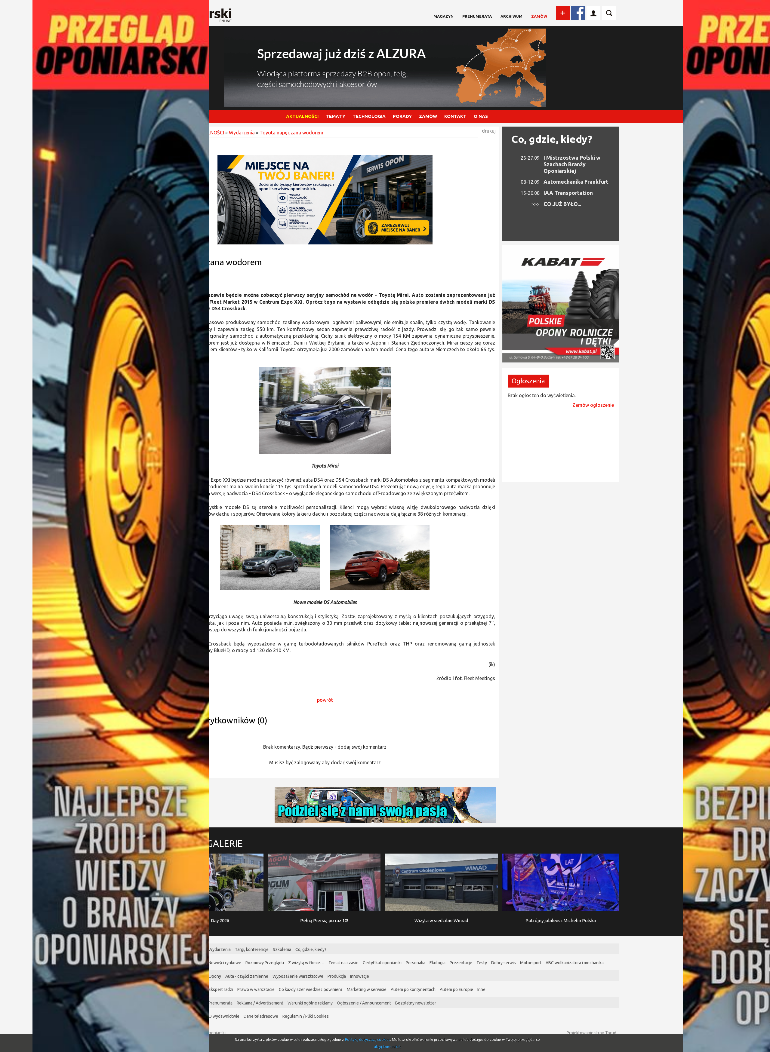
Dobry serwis (503, 962)
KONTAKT (455, 116)
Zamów (539, 16)
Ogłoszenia (528, 381)
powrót (325, 700)
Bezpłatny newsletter (415, 1003)
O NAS (481, 116)
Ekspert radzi (220, 989)
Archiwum (511, 16)
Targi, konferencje (252, 949)
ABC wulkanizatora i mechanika (575, 962)
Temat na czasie (343, 962)
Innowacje (359, 976)
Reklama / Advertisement (260, 1003)
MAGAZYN (443, 16)
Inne (481, 989)
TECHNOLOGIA (369, 116)
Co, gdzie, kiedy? (551, 139)
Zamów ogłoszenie (593, 405)
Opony (214, 976)
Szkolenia (282, 949)
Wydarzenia (242, 132)
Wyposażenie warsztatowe (298, 976)
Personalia (415, 962)
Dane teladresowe (261, 1016)
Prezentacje (461, 962)
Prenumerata (477, 16)
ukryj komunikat (387, 1047)
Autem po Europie (456, 989)
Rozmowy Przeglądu (264, 962)
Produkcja (337, 976)
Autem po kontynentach (413, 989)
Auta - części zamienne (246, 976)
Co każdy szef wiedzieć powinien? (311, 989)
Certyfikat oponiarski (382, 962)
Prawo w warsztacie (256, 989)
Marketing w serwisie (367, 989)
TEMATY (335, 116)
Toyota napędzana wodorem (291, 132)
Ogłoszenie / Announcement (364, 1003)
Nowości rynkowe (224, 962)
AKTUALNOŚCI (302, 116)
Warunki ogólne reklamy (310, 1003)
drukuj (489, 130)
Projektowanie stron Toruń (591, 1032)
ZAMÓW (428, 116)
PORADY (402, 116)
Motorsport (530, 962)
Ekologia (437, 962)
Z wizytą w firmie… (306, 962)
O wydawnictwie (223, 1016)
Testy (481, 962)
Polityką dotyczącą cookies (367, 1039)
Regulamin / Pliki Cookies (305, 1016)
